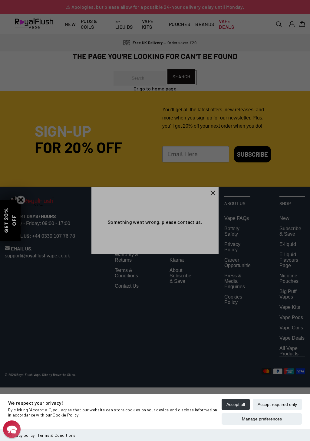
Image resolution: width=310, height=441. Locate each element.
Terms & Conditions (56, 435)
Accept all (235, 404)
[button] (12, 429)
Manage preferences (262, 418)
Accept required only (277, 404)
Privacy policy (21, 435)
